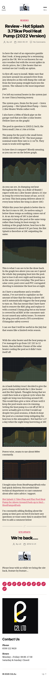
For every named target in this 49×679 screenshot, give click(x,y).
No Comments (39, 42)
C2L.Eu (13, 674)
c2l (10, 42)
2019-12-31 (31, 544)
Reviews (24, 20)
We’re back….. (24, 538)
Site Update (25, 532)
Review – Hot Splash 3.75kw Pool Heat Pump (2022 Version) (24, 31)
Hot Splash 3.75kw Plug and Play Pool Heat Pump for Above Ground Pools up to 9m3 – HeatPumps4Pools (23, 502)
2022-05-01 (22, 42)
